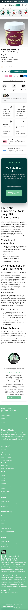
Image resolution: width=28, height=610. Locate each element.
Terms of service (5, 462)
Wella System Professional (7, 531)
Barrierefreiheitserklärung (7, 468)
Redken (3, 526)
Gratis (18, 5)
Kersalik (3, 520)
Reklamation (4, 483)
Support (3, 418)
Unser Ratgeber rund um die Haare (10, 503)
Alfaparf (3, 515)
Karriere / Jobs (5, 501)
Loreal (2, 523)
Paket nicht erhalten (6, 486)
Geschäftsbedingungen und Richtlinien (14, 604)
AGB (2, 452)
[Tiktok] (17, 607)
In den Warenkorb (18, 71)
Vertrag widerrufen (6, 478)
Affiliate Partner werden (7, 494)
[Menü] (2, 5)
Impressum (4, 449)
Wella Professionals (6, 528)
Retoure (3, 480)
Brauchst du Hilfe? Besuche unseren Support (14, 81)
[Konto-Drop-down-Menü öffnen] (22, 5)
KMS (2, 534)
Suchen (3, 488)
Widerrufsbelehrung (6, 457)
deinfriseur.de (11, 601)
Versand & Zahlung (6, 491)
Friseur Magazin (5, 506)
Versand (10, 59)
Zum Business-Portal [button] (14, 397)
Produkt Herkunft (5, 415)
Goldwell (3, 518)
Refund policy (4, 465)
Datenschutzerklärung (7, 454)
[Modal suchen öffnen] (5, 5)
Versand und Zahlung (6, 460)
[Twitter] (19, 607)
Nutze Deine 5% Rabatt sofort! (14, 192)
